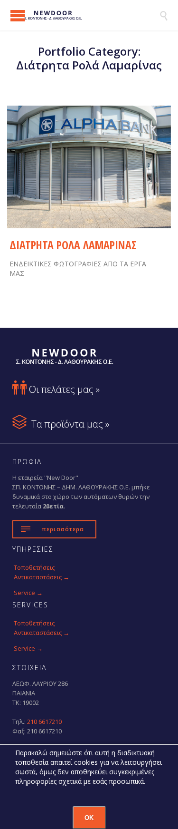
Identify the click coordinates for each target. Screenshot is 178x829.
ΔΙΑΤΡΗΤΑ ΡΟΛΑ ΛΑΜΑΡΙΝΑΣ (73, 245)
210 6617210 (44, 721)
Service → (28, 592)
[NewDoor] (84, 15)
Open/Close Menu (18, 15)
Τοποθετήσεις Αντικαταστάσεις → (41, 572)
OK (89, 817)
